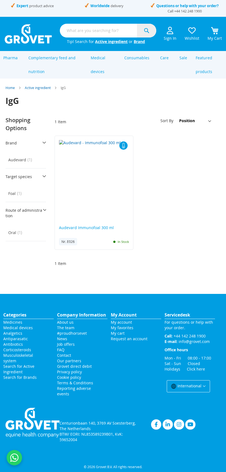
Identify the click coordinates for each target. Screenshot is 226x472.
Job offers (66, 344)
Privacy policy (69, 371)
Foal (16, 193)
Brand (139, 41)
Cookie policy (69, 377)
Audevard (21, 159)
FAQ (60, 349)
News (62, 338)
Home (10, 87)
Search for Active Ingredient (18, 369)
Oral (16, 232)
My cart (118, 333)
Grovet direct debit (74, 366)
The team (65, 327)
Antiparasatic (15, 338)
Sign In (170, 38)
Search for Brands (20, 377)
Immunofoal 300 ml (86, 228)
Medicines (12, 322)
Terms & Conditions (75, 382)
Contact (64, 355)
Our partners (69, 360)
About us (65, 322)
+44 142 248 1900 (188, 11)
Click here (196, 369)
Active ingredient (111, 41)
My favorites (122, 327)
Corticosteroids (17, 349)
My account (121, 322)
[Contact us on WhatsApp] (14, 457)
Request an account (129, 338)
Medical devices (18, 327)
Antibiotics (13, 344)
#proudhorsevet (72, 333)
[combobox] (108, 30)
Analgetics (12, 333)
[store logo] (28, 33)
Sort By (166, 120)
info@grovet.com (194, 341)
